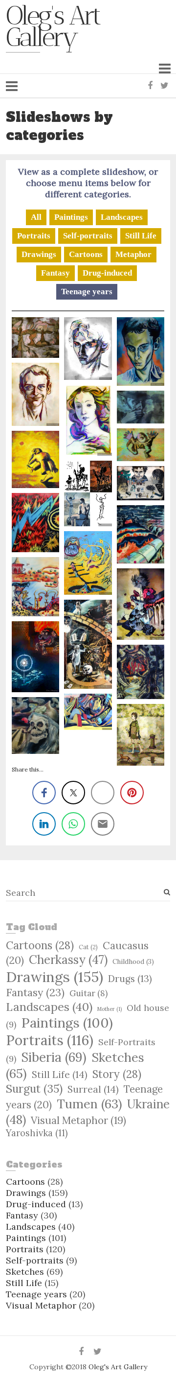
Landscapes (122, 217)
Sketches (25, 1271)
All (36, 217)
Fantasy (55, 273)
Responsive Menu (164, 68)
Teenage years (86, 291)
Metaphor (133, 254)
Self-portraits (87, 235)
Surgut (34, 1088)
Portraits (33, 235)
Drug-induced (107, 273)
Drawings (39, 254)
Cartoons (86, 254)
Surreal (93, 1089)
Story (116, 1074)
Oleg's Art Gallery (53, 29)
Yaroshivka (37, 1133)
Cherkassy (68, 959)
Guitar (88, 993)
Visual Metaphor (78, 1120)
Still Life (140, 235)
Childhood (133, 961)
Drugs (130, 978)
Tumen (89, 1104)
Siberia (54, 1057)
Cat (88, 947)
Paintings (71, 217)
